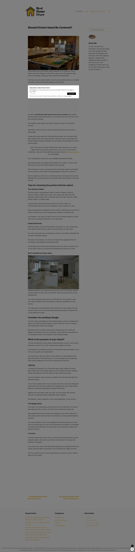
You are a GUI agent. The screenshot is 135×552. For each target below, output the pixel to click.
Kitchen (57, 523)
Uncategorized (60, 525)
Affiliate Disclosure (73, 152)
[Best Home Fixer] (43, 11)
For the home (59, 517)
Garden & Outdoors (61, 520)
